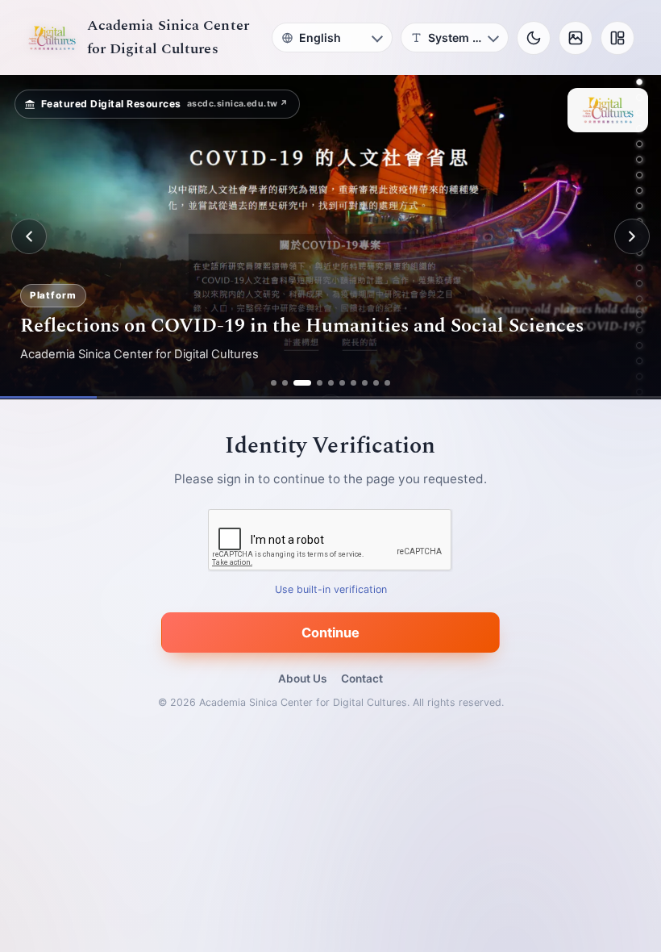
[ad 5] (331, 383)
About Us (302, 678)
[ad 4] (319, 383)
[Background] (575, 38)
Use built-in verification (331, 589)
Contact (362, 678)
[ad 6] (342, 383)
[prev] (29, 236)
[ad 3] (302, 383)
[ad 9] (376, 383)
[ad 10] (387, 383)
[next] (632, 236)
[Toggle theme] (534, 38)
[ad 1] (273, 383)
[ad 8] (365, 383)
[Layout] (617, 38)
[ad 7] (353, 383)
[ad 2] (285, 383)
